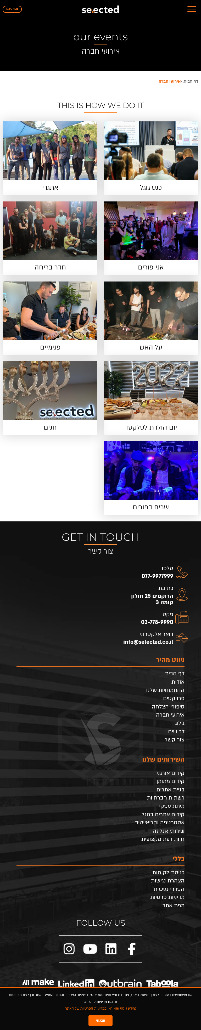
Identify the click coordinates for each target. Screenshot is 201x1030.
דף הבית (175, 674)
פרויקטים (174, 698)
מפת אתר (174, 906)
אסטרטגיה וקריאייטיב (160, 823)
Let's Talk (12, 9)
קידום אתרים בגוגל (163, 815)
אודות (178, 682)
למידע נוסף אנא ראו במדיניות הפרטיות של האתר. (101, 1008)
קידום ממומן (171, 781)
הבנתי (100, 1020)
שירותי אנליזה (169, 831)
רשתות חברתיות (166, 798)
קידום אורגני (171, 773)
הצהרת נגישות (168, 881)
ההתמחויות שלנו (165, 690)
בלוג (180, 723)
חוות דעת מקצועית (163, 839)
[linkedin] (111, 949)
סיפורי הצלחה (168, 707)
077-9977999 (157, 576)
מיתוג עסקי (172, 806)
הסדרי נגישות (169, 889)
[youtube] (90, 949)
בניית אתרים (171, 790)
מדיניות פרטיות (167, 897)
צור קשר (175, 740)
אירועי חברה (170, 715)
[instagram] (69, 949)
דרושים (176, 732)
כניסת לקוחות (168, 873)
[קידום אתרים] (100, 9)
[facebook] (132, 949)
